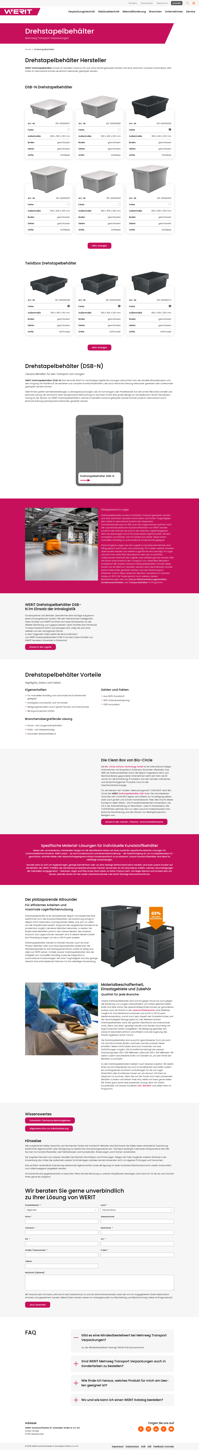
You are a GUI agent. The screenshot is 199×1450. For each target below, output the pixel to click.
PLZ (26, 1239)
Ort (102, 1239)
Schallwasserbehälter (112, 582)
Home (28, 49)
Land (103, 1205)
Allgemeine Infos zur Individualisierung (49, 1128)
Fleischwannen (144, 579)
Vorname (29, 1228)
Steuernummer (107, 1216)
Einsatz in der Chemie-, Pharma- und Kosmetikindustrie (134, 821)
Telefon (28, 1261)
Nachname (106, 1228)
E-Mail (104, 1250)
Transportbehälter (138, 582)
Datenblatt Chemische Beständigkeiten (49, 1120)
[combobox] (61, 1209)
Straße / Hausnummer (35, 1250)
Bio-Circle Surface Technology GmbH (124, 766)
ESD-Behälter (144, 1085)
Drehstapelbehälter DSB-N (129, 793)
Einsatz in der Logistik (40, 647)
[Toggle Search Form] (188, 3)
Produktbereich (32, 1205)
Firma (28, 1216)
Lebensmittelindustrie (143, 1010)
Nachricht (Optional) (34, 1272)
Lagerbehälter (159, 579)
